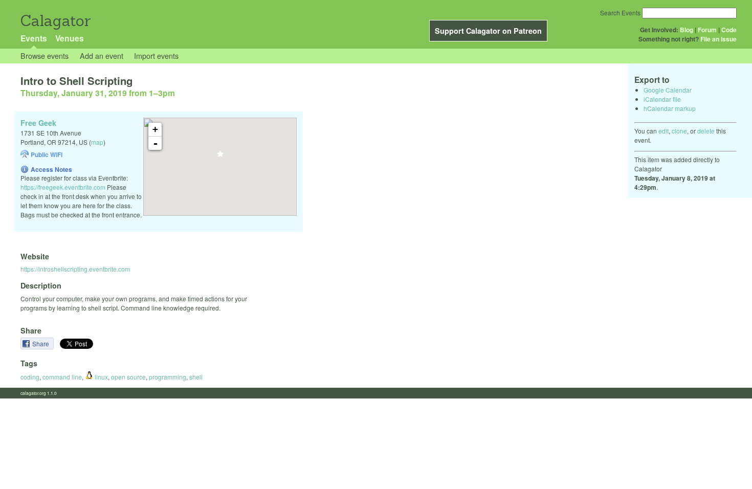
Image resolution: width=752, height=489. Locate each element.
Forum (707, 29)
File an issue (718, 38)
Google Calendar (668, 89)
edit (663, 130)
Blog (686, 29)
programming (167, 376)
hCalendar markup (670, 108)
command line (62, 376)
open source (128, 376)
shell (196, 376)
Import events (156, 55)
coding (29, 376)
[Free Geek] (220, 156)
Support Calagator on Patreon (488, 31)
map (97, 142)
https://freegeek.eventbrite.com (62, 187)
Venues (69, 38)
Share (41, 343)
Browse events (44, 55)
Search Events (620, 12)
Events (33, 38)
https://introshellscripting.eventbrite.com (75, 268)
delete (706, 130)
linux (100, 376)
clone (679, 130)
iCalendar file (662, 99)
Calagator (55, 21)
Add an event (101, 55)
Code (729, 29)
